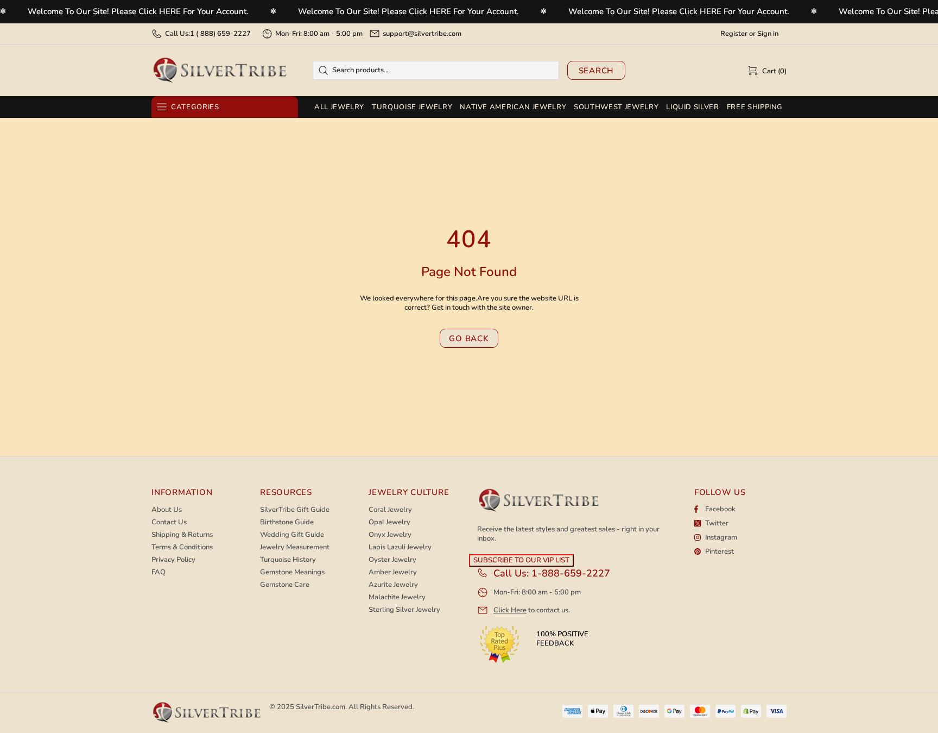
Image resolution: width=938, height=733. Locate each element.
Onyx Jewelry (390, 535)
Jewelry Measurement (294, 547)
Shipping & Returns (182, 535)
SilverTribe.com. (321, 707)
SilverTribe (219, 70)
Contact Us (169, 522)
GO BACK (469, 338)
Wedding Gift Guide (292, 535)
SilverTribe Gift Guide (294, 510)
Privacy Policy (173, 560)
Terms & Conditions (182, 547)
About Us (166, 510)
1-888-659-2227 (570, 573)
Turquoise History (288, 560)
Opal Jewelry (389, 522)
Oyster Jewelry (392, 560)
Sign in (767, 34)
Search (596, 70)
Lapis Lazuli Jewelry (400, 547)
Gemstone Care (284, 585)
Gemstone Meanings (292, 572)
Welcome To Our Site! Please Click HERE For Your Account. (138, 11)
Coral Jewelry (390, 510)
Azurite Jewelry (393, 585)
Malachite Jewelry (397, 597)
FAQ (158, 572)
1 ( (220, 34)
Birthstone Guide (287, 522)
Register (733, 34)
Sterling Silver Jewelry (404, 610)
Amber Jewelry (393, 572)
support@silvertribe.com (422, 34)
